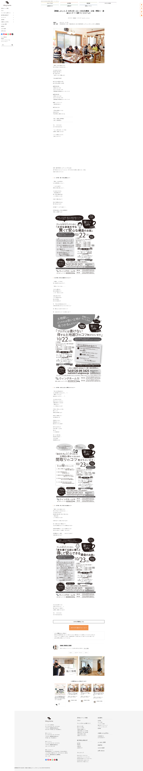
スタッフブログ (50, 3)
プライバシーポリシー (4, 41)
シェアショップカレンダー (102, 726)
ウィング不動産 (3, 37)
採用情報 (2, 38)
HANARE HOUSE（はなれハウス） (83, 760)
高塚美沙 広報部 (66, 645)
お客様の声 (79, 746)
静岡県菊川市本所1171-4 (54, 736)
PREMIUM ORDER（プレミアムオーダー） (84, 758)
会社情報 (99, 720)
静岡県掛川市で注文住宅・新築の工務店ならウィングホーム (27, 767)
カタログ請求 (3, 28)
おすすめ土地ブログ (101, 737)
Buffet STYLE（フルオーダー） (82, 755)
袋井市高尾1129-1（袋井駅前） (55, 754)
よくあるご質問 (4, 24)
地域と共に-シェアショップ (102, 725)
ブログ (2, 10)
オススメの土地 (108, 3)
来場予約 (2, 26)
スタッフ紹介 (86, 648)
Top (140, 768)
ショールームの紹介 (101, 723)
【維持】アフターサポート (81, 735)
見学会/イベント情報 (4, 8)
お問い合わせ (3, 30)
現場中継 (88, 3)
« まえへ (70, 652)
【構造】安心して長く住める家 (82, 732)
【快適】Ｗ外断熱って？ (81, 729)
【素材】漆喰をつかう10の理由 (82, 730)
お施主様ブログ (80, 747)
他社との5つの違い (80, 726)
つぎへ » (86, 652)
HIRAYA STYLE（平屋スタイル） (83, 761)
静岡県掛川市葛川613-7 (54, 744)
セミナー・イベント (78, 652)
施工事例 (69, 3)
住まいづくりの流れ (80, 727)
